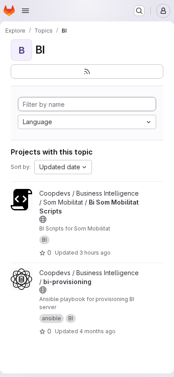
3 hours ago (95, 252)
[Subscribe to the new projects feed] (87, 71)
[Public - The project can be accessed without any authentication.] (42, 219)
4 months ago (97, 331)
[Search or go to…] (139, 10)
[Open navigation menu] (25, 11)
